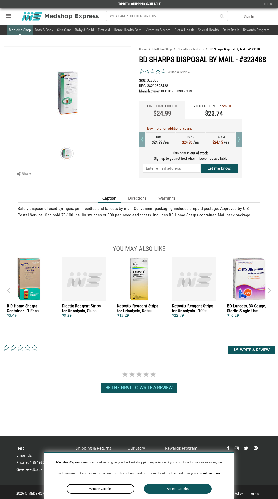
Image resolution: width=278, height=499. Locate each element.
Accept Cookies (178, 488)
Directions (137, 198)
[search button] (222, 16)
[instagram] (237, 448)
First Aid (104, 30)
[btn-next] (8, 287)
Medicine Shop (20, 30)
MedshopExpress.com (72, 462)
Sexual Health (208, 30)
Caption (109, 198)
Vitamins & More (158, 30)
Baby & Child (84, 30)
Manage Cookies (100, 488)
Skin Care (64, 30)
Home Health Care (128, 30)
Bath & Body (44, 30)
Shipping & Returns (93, 448)
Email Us (24, 455)
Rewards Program (256, 30)
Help (20, 448)
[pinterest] (256, 448)
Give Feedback (29, 469)
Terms (254, 493)
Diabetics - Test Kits (191, 49)
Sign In (249, 16)
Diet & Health (184, 30)
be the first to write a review (139, 388)
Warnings (167, 198)
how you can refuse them (202, 473)
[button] (251, 350)
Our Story (136, 448)
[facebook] (228, 448)
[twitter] (246, 448)
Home (143, 49)
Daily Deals (231, 30)
